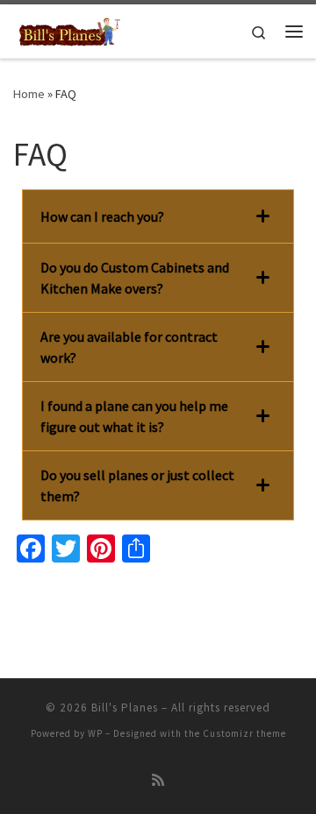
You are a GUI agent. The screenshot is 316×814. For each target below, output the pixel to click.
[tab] (158, 216)
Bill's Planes (124, 707)
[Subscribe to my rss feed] (158, 780)
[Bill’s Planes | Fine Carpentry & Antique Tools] (69, 29)
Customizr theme (244, 733)
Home (29, 94)
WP (95, 733)
